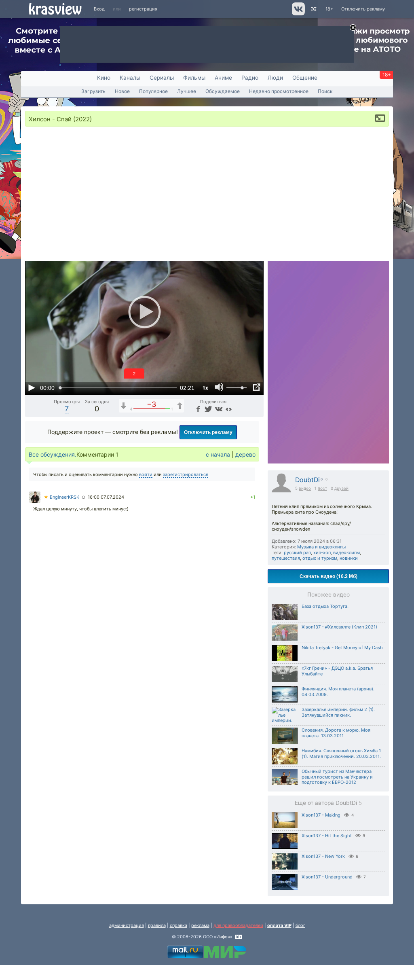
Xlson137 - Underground (327, 877)
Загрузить (93, 91)
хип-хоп (322, 552)
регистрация (143, 9)
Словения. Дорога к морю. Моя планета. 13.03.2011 (336, 733)
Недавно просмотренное (278, 91)
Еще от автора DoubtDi (328, 803)
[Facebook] (197, 408)
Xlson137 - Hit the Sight (327, 835)
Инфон (223, 937)
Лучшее (186, 91)
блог (300, 925)
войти (145, 474)
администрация (126, 925)
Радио (249, 77)
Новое (122, 91)
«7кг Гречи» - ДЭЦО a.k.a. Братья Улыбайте (337, 671)
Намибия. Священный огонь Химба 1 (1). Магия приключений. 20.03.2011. (341, 753)
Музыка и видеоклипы (321, 547)
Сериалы (162, 77)
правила (157, 925)
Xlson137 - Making (321, 815)
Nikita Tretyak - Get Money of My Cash (342, 647)
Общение (304, 77)
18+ (329, 9)
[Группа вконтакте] (298, 14)
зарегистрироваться (185, 474)
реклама (200, 925)
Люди (275, 77)
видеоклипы (346, 552)
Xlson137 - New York (323, 856)
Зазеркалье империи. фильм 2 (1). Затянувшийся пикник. (338, 712)
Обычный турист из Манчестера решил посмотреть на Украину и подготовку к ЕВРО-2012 (337, 776)
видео (305, 488)
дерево (245, 454)
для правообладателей (238, 925)
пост (322, 488)
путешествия (286, 558)
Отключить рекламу (363, 9)
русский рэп (297, 552)
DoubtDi (307, 480)
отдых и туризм (319, 558)
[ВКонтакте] (218, 408)
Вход (99, 9)
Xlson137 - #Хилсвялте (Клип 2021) (339, 627)
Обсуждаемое (222, 91)
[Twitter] (207, 408)
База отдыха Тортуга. (325, 606)
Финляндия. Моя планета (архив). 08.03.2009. (338, 691)
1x (205, 387)
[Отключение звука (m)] (219, 387)
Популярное (153, 91)
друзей (341, 488)
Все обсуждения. (52, 454)
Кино (103, 77)
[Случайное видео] (313, 9)
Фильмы (194, 77)
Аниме (223, 77)
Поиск (325, 91)
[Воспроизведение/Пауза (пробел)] (31, 387)
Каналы (130, 77)
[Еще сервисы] (228, 408)
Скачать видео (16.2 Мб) (328, 576)
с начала (218, 454)
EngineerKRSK (61, 497)
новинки (349, 558)
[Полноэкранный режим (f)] (256, 387)
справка (178, 925)
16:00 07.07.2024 (106, 497)
